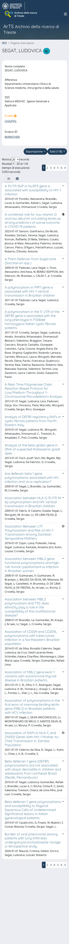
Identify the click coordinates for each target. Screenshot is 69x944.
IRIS (4, 43)
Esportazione (34, 151)
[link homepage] (13, 6)
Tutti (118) (56, 151)
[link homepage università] (21, 14)
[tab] (9, 178)
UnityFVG (10, 121)
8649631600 (12, 137)
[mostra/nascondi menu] (65, 14)
